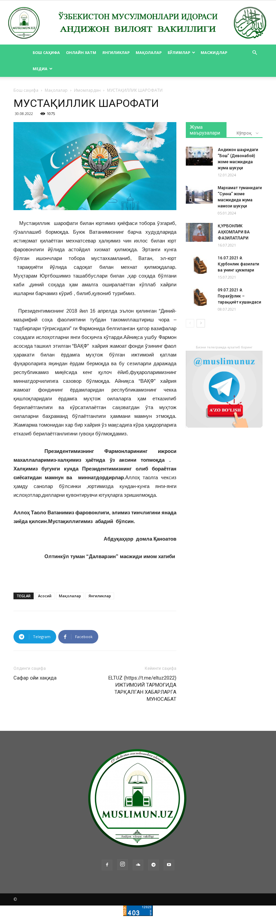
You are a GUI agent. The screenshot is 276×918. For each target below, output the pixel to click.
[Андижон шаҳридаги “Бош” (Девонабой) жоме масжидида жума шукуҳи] (199, 156)
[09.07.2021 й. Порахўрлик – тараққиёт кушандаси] (199, 296)
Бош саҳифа (46, 52)
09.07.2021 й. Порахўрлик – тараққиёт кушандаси (239, 296)
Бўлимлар (179, 52)
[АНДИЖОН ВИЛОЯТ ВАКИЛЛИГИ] (138, 23)
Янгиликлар (116, 52)
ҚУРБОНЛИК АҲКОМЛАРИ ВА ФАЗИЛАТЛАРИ (234, 232)
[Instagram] (122, 864)
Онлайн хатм (81, 52)
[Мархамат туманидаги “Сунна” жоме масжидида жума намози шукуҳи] (199, 194)
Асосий (44, 595)
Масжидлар (214, 52)
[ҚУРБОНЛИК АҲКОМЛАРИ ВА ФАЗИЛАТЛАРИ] (199, 232)
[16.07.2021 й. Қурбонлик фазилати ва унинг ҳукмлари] (199, 264)
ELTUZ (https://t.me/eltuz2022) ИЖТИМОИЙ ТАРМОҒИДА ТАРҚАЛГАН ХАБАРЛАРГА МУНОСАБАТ (142, 688)
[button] (254, 53)
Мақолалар (149, 52)
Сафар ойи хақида (35, 678)
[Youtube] (169, 865)
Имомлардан (87, 90)
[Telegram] (153, 865)
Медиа (40, 68)
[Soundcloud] (138, 865)
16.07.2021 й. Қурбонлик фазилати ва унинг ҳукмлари (238, 264)
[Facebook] (107, 865)
